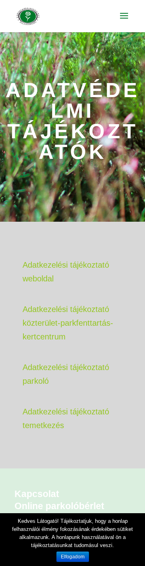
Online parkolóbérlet (59, 506)
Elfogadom (73, 557)
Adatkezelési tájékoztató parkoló (66, 374)
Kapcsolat (36, 494)
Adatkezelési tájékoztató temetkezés (66, 418)
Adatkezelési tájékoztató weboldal (66, 271)
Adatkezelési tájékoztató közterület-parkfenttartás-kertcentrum (68, 323)
